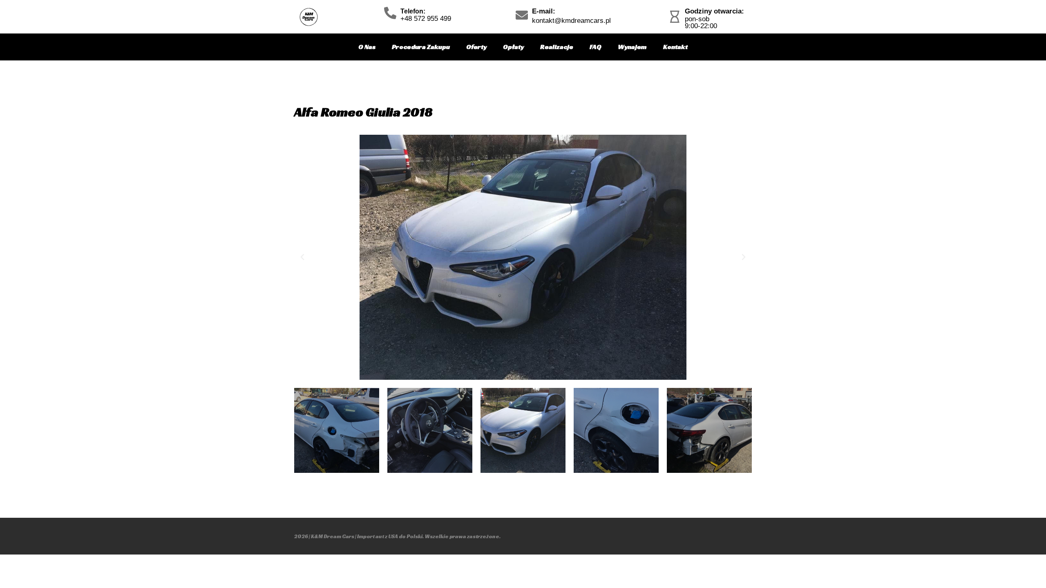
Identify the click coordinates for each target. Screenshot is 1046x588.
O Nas (366, 46)
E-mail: (543, 11)
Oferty (476, 46)
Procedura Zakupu (421, 46)
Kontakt (675, 46)
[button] (302, 257)
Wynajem (632, 46)
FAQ (595, 46)
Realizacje (556, 46)
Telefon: (412, 11)
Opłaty (513, 46)
